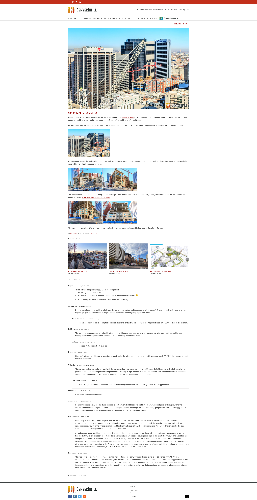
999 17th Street (128, 117)
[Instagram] (75, 496)
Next (185, 24)
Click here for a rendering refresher (96, 197)
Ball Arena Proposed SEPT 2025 (160, 271)
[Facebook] (70, 496)
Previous (177, 24)
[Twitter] (80, 496)
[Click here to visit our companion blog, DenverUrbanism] (164, 18)
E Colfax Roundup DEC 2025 (77, 271)
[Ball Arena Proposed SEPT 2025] (169, 244)
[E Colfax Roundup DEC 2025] (87, 244)
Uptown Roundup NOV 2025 (118, 271)
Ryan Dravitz (73, 233)
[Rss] (84, 496)
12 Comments (94, 233)
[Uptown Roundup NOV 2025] (128, 244)
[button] (69, 259)
